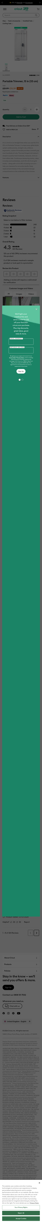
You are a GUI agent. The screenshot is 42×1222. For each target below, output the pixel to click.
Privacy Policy (20, 357)
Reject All (21, 1213)
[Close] (36, 309)
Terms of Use (12, 357)
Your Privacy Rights (21, 1207)
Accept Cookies (21, 1218)
